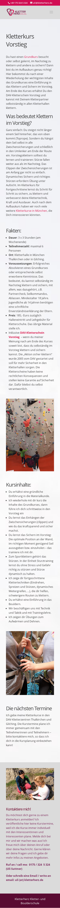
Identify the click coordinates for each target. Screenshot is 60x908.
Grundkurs (31, 57)
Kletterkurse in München (31, 211)
